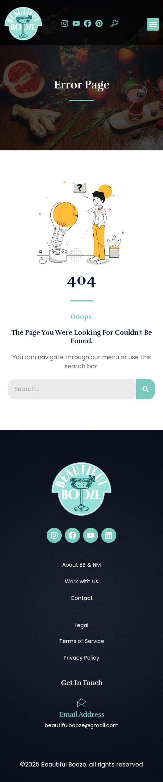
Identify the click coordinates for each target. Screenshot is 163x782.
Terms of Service (81, 641)
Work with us (81, 581)
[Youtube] (76, 23)
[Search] (145, 389)
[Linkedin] (108, 535)
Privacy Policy (81, 657)
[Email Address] (81, 703)
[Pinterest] (99, 23)
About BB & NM (81, 565)
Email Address (81, 714)
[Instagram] (65, 23)
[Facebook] (87, 23)
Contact (82, 598)
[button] (114, 24)
